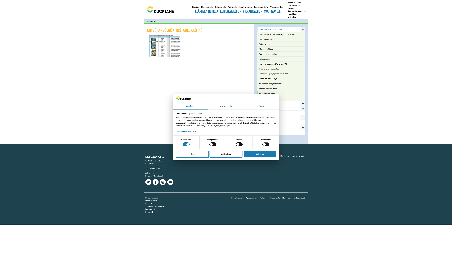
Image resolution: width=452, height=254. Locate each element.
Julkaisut (263, 197)
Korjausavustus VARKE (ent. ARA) (273, 63)
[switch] (212, 144)
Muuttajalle (272, 11)
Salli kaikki (260, 154)
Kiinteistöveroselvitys (268, 78)
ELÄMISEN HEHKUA (206, 11)
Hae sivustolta (294, 5)
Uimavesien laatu (266, 132)
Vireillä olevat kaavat (267, 93)
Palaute (291, 8)
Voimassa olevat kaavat (268, 88)
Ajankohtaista (245, 6)
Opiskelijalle (207, 6)
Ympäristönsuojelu (266, 127)
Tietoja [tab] (261, 106)
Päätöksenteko (261, 6)
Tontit (261, 108)
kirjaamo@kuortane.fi (154, 175)
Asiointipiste (275, 197)
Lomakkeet (292, 14)
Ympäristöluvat (265, 122)
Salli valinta (226, 154)
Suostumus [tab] (191, 106)
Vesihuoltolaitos (265, 117)
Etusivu (195, 6)
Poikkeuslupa (264, 44)
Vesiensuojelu (264, 112)
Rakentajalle (220, 6)
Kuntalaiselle (229, 11)
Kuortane (159, 9)
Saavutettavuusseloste (297, 11)
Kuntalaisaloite (237, 197)
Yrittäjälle (232, 6)
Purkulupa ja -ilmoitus (268, 54)
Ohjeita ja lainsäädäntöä (269, 68)
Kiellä (192, 154)
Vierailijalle (251, 11)
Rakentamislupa (265, 39)
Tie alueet (263, 103)
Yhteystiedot (276, 6)
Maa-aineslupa (265, 98)
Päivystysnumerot (295, 2)
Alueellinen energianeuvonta (270, 83)
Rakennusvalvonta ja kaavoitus (271, 29)
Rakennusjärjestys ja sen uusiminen (273, 73)
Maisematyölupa (266, 49)
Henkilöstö (287, 197)
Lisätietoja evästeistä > (186, 131)
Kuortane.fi (152, 21)
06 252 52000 (157, 168)
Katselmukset (264, 59)
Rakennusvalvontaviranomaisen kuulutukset (277, 34)
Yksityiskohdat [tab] (226, 106)
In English (292, 17)
